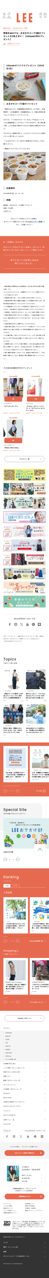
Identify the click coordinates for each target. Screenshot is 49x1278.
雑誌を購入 (25, 1181)
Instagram (15, 624)
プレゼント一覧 (24, 459)
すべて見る (39, 791)
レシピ (15, 886)
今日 (6, 886)
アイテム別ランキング (36, 1002)
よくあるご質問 (7, 1206)
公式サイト (7, 211)
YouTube (27, 624)
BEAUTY (8, 1036)
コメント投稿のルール (9, 1210)
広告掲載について (30, 1204)
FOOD (7, 1039)
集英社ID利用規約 (30, 1206)
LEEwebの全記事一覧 (36, 941)
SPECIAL (8, 1056)
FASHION (8, 1033)
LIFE (6, 1043)
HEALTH (8, 1046)
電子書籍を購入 (26, 1178)
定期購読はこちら (24, 1196)
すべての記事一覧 (10, 1059)
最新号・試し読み (26, 1175)
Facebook (9, 624)
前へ (5, 791)
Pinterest (33, 624)
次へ (17, 791)
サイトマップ (7, 1204)
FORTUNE (8, 1053)
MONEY (7, 1050)
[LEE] (24, 17)
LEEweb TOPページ (24, 1018)
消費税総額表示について (10, 1213)
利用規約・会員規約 (30, 1208)
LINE (39, 624)
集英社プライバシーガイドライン (34, 1210)
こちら (17, 1228)
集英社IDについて (8, 1208)
